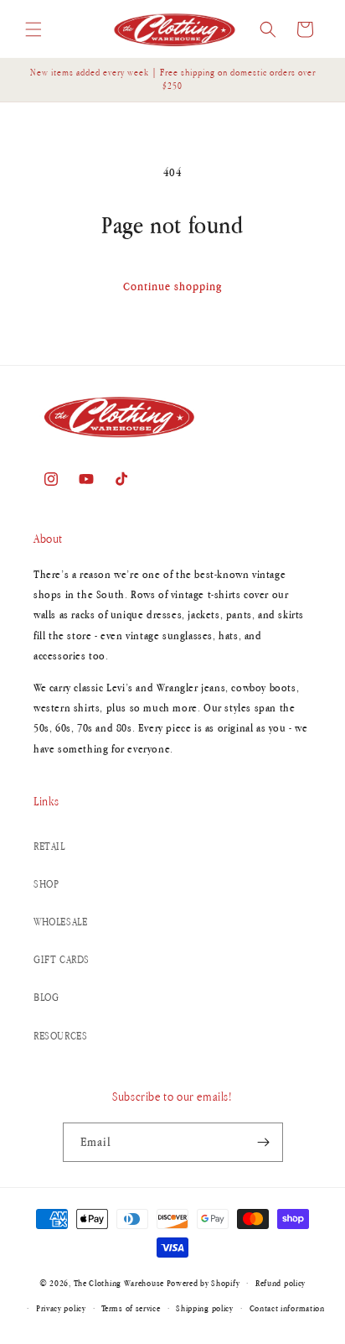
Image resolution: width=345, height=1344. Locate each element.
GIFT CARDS (61, 959)
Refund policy (280, 1283)
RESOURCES (60, 1036)
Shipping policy (205, 1308)
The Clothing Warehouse (119, 1283)
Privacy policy (61, 1308)
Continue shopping (172, 286)
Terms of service (130, 1308)
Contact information (287, 1308)
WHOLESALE (60, 921)
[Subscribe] (263, 1142)
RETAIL (49, 846)
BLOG (46, 997)
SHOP (46, 884)
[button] (33, 29)
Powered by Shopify (203, 1283)
